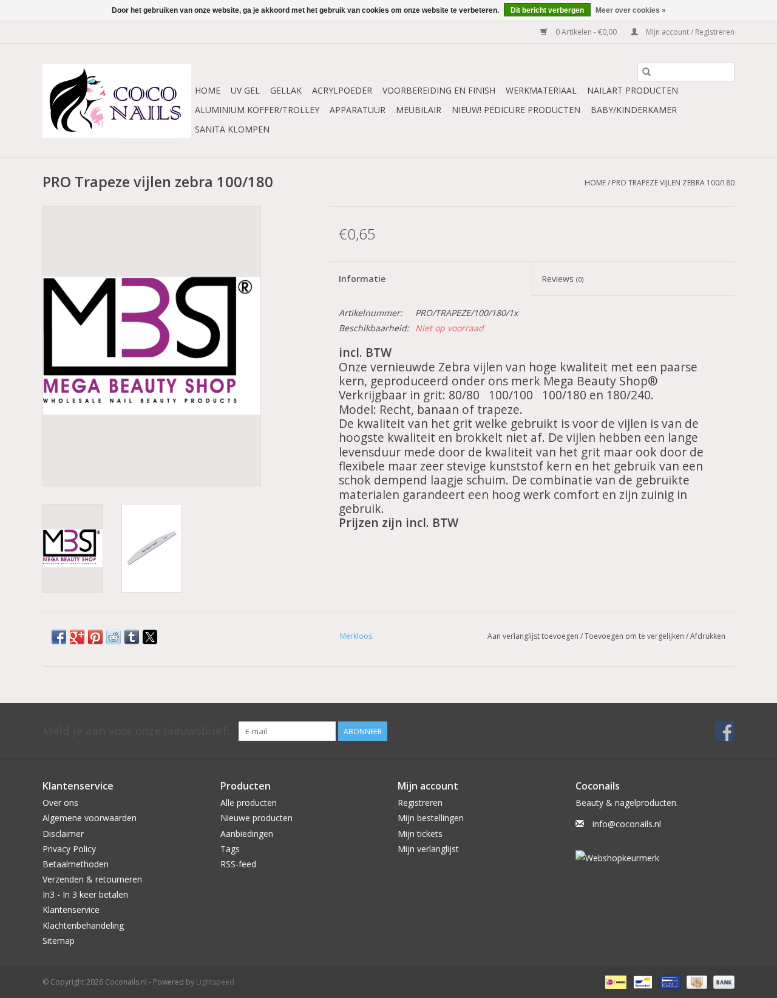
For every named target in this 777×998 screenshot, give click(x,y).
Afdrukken (707, 636)
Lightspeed (215, 982)
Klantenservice (71, 909)
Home (207, 90)
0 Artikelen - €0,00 (586, 32)
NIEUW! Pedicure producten (516, 109)
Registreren (420, 802)
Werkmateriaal (541, 90)
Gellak (286, 90)
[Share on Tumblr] (131, 637)
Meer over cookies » (630, 10)
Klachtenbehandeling (83, 925)
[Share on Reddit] (113, 637)
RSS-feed (238, 864)
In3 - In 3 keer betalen (85, 894)
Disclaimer (63, 833)
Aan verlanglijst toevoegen (533, 636)
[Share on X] (150, 637)
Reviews (562, 278)
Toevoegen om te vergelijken (635, 636)
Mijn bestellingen (431, 818)
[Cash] (695, 981)
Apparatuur (357, 109)
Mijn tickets (420, 833)
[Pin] (668, 981)
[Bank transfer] (722, 981)
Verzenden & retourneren (92, 879)
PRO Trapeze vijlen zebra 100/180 (673, 182)
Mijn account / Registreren (689, 32)
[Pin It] (95, 637)
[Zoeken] (646, 71)
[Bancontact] (641, 981)
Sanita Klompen (232, 129)
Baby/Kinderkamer (634, 109)
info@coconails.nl (626, 824)
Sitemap (58, 940)
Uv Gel (245, 90)
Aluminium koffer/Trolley (257, 109)
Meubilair (418, 109)
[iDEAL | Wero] (614, 981)
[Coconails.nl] (116, 101)
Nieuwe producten (256, 818)
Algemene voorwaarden (89, 818)
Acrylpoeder (342, 90)
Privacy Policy (69, 849)
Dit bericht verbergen (547, 10)
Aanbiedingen (246, 833)
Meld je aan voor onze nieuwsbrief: (135, 730)
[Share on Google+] (77, 637)
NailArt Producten (632, 90)
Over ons (60, 802)
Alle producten (248, 802)
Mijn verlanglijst (428, 849)
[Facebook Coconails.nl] (725, 731)
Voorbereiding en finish (438, 90)
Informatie (362, 278)
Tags (230, 849)
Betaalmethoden (75, 864)
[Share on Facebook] (59, 637)
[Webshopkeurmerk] (655, 858)
